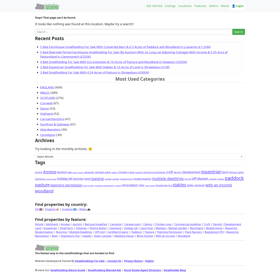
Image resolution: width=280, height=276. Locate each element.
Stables (86, 236)
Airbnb (38, 172)
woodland (44, 190)
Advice (213, 6)
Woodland (184, 236)
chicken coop (126, 172)
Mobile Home (214, 228)
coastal (138, 172)
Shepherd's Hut (70, 236)
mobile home (126, 179)
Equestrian (50, 228)
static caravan (196, 185)
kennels (78, 179)
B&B (70, 172)
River (55, 236)
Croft (207, 224)
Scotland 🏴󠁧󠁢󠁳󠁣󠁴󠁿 (69, 209)
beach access (77, 172)
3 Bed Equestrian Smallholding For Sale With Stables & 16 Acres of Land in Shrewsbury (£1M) (105, 67)
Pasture (149, 232)
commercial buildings (153, 172)
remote (118, 185)
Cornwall (46, 103)
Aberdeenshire (50, 129)
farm (225, 172)
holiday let (64, 178)
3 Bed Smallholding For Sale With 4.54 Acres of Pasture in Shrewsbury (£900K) (94, 72)
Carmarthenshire (52, 119)
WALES (45, 93)
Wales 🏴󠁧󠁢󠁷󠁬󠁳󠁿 (84, 209)
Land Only (146, 228)
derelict (178, 172)
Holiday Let (131, 228)
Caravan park (132, 224)
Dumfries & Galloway (54, 124)
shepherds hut (164, 185)
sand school (150, 185)
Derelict (217, 224)
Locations (185, 6)
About (225, 6)
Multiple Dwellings (80, 232)
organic (220, 179)
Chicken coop (163, 224)
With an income (165, 236)
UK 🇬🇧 (38, 209)
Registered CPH (214, 232)
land (87, 179)
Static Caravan (103, 236)
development (191, 172)
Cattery (147, 224)
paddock (234, 178)
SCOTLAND (47, 98)
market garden (112, 179)
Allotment (52, 224)
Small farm (66, 228)
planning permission (66, 185)
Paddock (136, 232)
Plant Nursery (193, 232)
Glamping (115, 228)
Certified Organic (117, 232)
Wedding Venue (124, 236)
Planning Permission (169, 232)
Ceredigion (47, 135)
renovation (130, 185)
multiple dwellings (168, 178)
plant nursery (88, 185)
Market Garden (177, 228)
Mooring (61, 232)
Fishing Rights (98, 228)
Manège (161, 228)
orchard (212, 179)
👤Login (238, 6)
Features (200, 6)
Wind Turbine (145, 236)
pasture (42, 184)
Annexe (49, 171)
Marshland (196, 228)
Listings (170, 6)
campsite (89, 172)
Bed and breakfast (96, 224)
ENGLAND (47, 87)
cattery (114, 172)
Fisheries (81, 228)
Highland (46, 114)
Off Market (200, 178)
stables (179, 184)
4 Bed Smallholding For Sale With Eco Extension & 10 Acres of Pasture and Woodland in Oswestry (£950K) (113, 62)
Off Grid (100, 232)
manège (97, 178)
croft (169, 172)
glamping (40, 178)
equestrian (211, 171)
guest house (51, 179)
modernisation (142, 179)
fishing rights (236, 172)
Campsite (116, 224)
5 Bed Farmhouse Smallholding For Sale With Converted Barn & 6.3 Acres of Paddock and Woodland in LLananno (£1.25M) (125, 47)
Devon (44, 108)
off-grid (187, 179)
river (142, 185)
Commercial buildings (187, 224)
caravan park (103, 172)
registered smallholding (105, 185)
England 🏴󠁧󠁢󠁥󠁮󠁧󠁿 (52, 209)
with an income (218, 184)
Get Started (154, 6)
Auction (62, 172)
